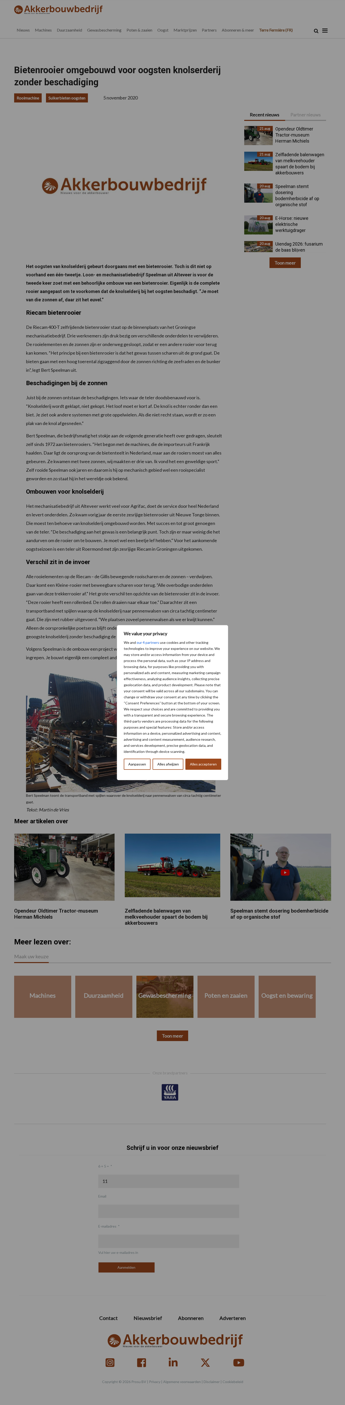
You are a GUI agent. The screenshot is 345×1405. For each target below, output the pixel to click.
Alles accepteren (203, 764)
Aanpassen (137, 764)
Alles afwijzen (168, 764)
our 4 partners (148, 642)
